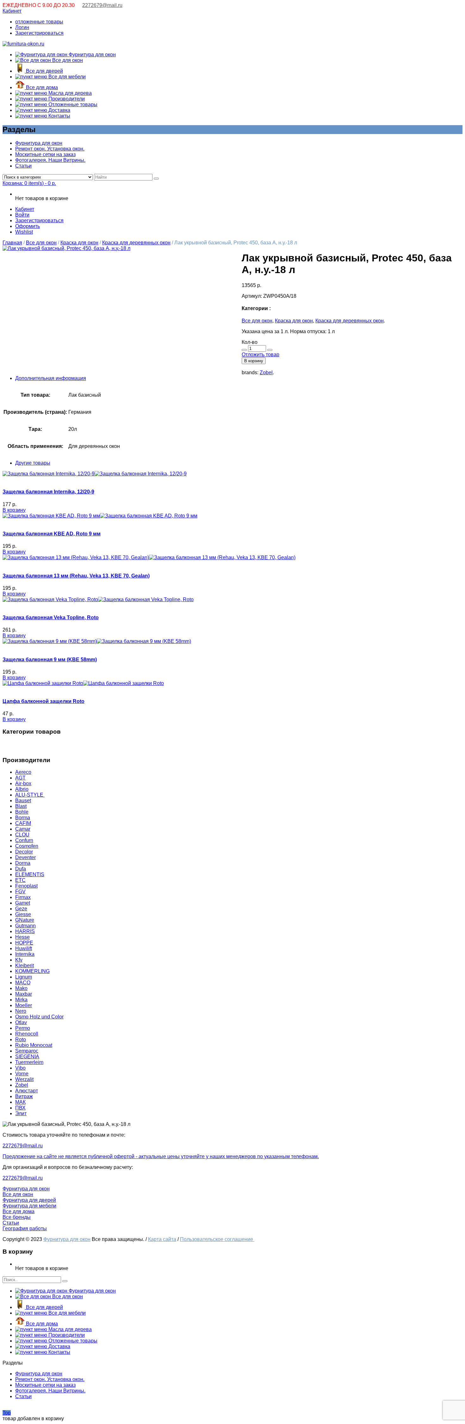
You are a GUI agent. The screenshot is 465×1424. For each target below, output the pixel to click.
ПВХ (20, 1107)
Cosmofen (26, 846)
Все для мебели (66, 76)
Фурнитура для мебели (29, 1205)
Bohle (21, 812)
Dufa (20, 868)
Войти (22, 214)
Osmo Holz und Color (39, 1016)
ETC (20, 880)
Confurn (24, 840)
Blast (21, 806)
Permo (22, 1028)
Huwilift (23, 948)
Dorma (22, 863)
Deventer (25, 857)
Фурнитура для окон (91, 54)
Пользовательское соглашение (217, 1239)
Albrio (21, 789)
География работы (25, 1228)
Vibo (20, 1068)
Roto (20, 1039)
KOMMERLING (32, 971)
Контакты (58, 116)
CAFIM (23, 823)
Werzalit (24, 1079)
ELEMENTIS (29, 874)
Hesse (22, 937)
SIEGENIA (27, 1056)
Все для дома (41, 87)
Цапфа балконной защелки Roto (43, 701)
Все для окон (67, 60)
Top (7, 1412)
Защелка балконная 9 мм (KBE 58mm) (50, 659)
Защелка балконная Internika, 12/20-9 (48, 491)
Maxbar (23, 994)
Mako (21, 988)
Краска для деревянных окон (136, 242)
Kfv (18, 960)
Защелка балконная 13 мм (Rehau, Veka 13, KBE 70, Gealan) (76, 575)
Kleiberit (24, 965)
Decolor (24, 851)
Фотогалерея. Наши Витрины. (50, 160)
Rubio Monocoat (33, 1045)
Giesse (23, 914)
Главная (12, 242)
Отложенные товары (72, 104)
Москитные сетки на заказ (45, 154)
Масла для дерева (69, 93)
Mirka (21, 999)
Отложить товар (260, 354)
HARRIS (25, 931)
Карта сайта (162, 1239)
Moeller (23, 1005)
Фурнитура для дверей (29, 1200)
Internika (24, 954)
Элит (21, 1113)
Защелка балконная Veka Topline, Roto (51, 617)
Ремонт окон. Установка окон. (49, 148)
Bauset (23, 800)
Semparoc (26, 1051)
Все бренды (17, 1217)
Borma (22, 817)
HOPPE (24, 942)
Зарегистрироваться (39, 33)
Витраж (24, 1096)
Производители (66, 98)
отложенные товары (39, 21)
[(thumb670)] (66, 248)
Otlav (21, 1022)
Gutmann (25, 925)
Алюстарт (26, 1090)
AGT (20, 777)
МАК (20, 1102)
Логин (22, 27)
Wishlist (24, 232)
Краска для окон (79, 242)
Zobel (266, 372)
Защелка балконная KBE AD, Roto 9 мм (52, 533)
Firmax (23, 897)
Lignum (23, 977)
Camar (22, 829)
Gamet (22, 903)
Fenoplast (26, 886)
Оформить (27, 226)
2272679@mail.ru (102, 5)
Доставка (58, 110)
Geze (21, 908)
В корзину (253, 360)
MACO (22, 982)
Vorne (21, 1073)
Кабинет (12, 11)
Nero (20, 1011)
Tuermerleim (29, 1062)
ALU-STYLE (30, 795)
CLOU (22, 834)
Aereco (23, 772)
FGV (20, 891)
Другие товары (32, 463)
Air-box (23, 783)
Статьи (23, 165)
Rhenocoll (26, 1033)
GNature (24, 920)
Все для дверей (44, 71)
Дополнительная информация (50, 378)
